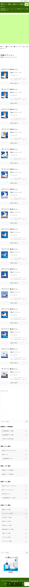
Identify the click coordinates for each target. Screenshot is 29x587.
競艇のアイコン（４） (15, 312)
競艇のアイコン (15, 69)
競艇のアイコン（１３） (16, 132)
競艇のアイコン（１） (15, 372)
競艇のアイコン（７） (15, 252)
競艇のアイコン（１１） (16, 172)
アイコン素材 (9, 46)
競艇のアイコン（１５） (16, 92)
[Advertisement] (14, 28)
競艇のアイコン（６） (15, 272)
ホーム (3, 46)
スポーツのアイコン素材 (20, 46)
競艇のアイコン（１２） (16, 152)
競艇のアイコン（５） (15, 292)
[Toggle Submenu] (26, 431)
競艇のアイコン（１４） (16, 112)
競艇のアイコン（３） (15, 332)
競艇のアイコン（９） (15, 212)
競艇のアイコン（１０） (16, 192)
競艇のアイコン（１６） (16, 72)
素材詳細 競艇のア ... (14, 83)
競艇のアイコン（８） (15, 232)
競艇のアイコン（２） (15, 352)
